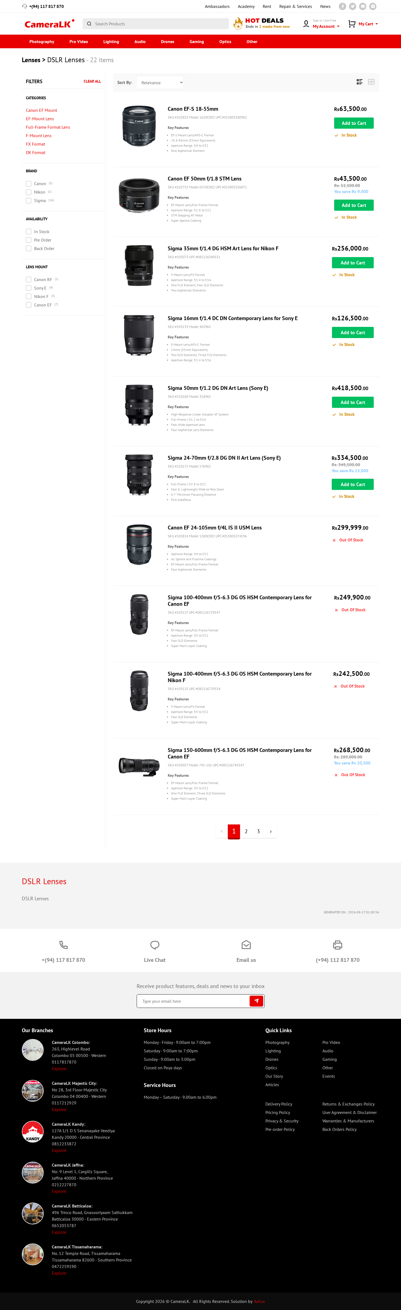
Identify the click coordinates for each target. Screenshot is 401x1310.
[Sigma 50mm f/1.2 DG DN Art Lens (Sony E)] (139, 405)
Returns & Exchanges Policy (348, 1104)
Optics (225, 41)
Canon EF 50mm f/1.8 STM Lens (204, 178)
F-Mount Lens (39, 135)
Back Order (44, 248)
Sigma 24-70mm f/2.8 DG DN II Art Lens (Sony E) (224, 457)
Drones (167, 41)
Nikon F (41, 296)
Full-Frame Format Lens (48, 127)
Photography (41, 41)
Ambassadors (217, 6)
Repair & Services (295, 6)
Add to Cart (354, 123)
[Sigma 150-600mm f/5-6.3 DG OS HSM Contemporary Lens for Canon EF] (139, 767)
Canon (40, 183)
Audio (140, 41)
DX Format (35, 152)
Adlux (259, 1301)
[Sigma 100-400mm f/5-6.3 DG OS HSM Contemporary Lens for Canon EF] (139, 614)
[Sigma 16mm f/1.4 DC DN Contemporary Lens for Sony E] (139, 335)
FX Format (35, 144)
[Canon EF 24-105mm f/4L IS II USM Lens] (139, 544)
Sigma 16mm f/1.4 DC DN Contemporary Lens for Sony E (233, 318)
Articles (272, 1084)
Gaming (197, 41)
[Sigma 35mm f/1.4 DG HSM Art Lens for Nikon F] (139, 265)
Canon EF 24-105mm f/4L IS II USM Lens (215, 527)
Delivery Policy (278, 1104)
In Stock (41, 231)
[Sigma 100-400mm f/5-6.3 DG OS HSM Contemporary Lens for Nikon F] (139, 690)
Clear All (92, 81)
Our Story (274, 1076)
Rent (267, 6)
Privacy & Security (281, 1121)
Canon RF (43, 279)
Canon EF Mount (41, 110)
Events (328, 1076)
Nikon (39, 192)
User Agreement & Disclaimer (349, 1112)
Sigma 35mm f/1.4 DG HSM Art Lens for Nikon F (223, 248)
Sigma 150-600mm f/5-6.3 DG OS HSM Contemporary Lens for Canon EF (240, 753)
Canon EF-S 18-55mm (193, 109)
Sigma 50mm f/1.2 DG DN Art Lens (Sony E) (218, 388)
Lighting (111, 41)
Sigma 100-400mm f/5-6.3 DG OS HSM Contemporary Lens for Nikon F (240, 676)
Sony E (40, 288)
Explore (59, 1068)
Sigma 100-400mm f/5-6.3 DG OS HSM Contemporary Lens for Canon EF (240, 600)
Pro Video (79, 41)
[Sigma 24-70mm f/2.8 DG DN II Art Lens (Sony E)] (139, 474)
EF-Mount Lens (40, 118)
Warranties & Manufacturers (348, 1121)
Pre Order (42, 240)
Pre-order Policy (280, 1129)
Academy (246, 6)
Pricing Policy (277, 1112)
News (325, 6)
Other (252, 41)
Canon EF (43, 305)
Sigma (40, 200)
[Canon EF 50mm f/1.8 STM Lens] (139, 195)
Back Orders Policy (339, 1129)
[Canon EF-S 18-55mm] (139, 126)
